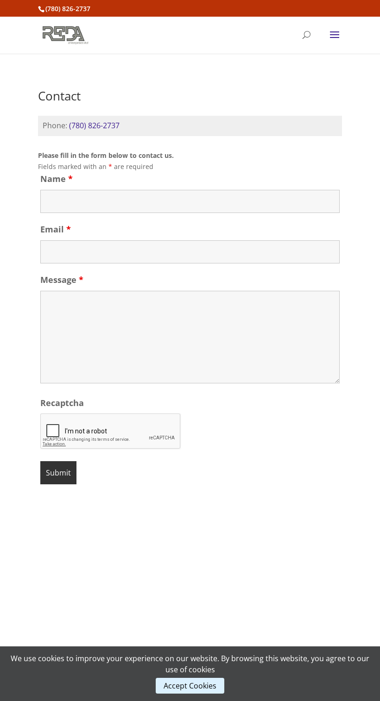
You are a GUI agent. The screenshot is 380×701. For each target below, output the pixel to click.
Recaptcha (62, 402)
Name (56, 178)
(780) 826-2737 (95, 125)
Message (61, 279)
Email (55, 229)
